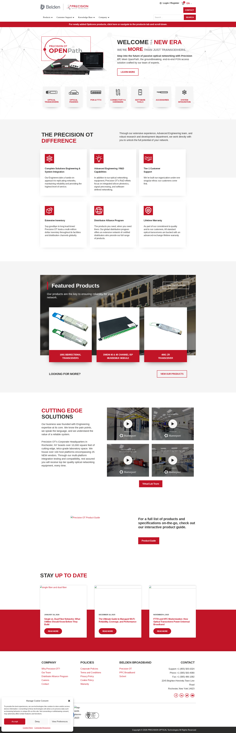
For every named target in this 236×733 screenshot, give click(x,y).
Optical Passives (73, 101)
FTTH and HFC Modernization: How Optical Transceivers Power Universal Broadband (171, 622)
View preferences (60, 721)
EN (188, 3)
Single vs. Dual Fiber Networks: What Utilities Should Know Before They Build (62, 622)
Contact (45, 684)
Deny (37, 721)
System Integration (184, 101)
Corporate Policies (89, 669)
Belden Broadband (135, 662)
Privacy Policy (87, 676)
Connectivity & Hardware (118, 101)
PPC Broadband (127, 672)
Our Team (46, 672)
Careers (45, 680)
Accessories (162, 100)
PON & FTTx (95, 100)
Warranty (84, 684)
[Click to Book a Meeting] (75, 57)
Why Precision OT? (51, 669)
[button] (69, 700)
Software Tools (140, 101)
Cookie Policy (28, 728)
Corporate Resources (42, 728)
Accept (15, 721)
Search (190, 17)
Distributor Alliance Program (55, 676)
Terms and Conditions (90, 672)
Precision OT (125, 669)
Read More (53, 631)
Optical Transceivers (52, 101)
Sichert (122, 676)
